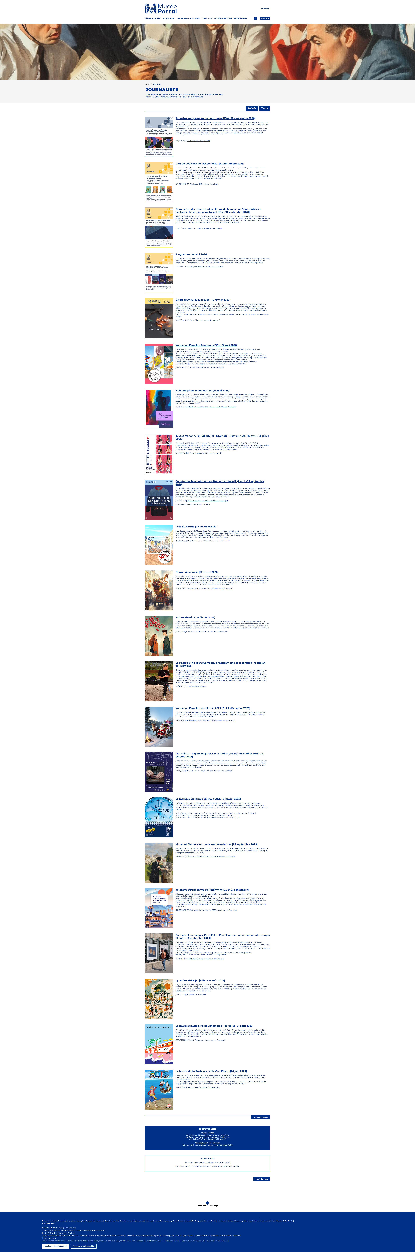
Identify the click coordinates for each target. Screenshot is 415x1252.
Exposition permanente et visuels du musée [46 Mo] (207, 1162)
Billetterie (265, 18)
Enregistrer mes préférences (55, 1246)
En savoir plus (48, 1223)
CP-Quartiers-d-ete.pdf (196, 995)
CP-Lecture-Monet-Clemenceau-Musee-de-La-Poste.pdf (210, 856)
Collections (207, 18)
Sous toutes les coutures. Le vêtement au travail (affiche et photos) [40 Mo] (207, 1166)
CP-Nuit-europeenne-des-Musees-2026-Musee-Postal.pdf (211, 407)
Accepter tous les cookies (84, 1246)
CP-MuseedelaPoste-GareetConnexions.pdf (205, 958)
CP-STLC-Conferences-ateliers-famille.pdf (204, 228)
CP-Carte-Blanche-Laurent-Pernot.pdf (203, 320)
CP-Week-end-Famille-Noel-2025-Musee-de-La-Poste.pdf (211, 720)
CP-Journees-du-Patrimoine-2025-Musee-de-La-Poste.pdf (212, 910)
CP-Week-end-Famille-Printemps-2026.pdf (205, 368)
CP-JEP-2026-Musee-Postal (198, 141)
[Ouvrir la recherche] (255, 18)
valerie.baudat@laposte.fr (215, 1139)
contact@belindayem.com (206, 1145)
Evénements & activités (188, 18)
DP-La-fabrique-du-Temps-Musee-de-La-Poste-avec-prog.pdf (213, 817)
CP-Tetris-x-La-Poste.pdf (195, 686)
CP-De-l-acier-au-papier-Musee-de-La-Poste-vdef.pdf (209, 771)
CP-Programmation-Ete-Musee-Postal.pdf (205, 267)
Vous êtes (264, 8)
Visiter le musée (152, 18)
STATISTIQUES (49, 1238)
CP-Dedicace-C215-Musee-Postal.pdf (202, 184)
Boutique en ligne (223, 18)
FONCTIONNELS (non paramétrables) (59, 1233)
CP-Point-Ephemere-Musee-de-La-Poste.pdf (205, 1040)
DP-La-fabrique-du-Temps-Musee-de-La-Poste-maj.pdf (210, 815)
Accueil (148, 84)
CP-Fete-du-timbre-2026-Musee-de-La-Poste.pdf (208, 541)
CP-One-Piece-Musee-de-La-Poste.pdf (202, 1087)
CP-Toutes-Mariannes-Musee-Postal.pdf (204, 453)
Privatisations (240, 18)
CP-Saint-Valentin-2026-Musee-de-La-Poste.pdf (206, 632)
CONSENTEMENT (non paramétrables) (59, 1228)
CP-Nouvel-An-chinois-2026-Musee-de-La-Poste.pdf (209, 588)
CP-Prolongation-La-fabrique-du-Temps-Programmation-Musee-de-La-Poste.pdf (221, 813)
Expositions (168, 18)
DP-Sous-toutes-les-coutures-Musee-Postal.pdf (207, 501)
